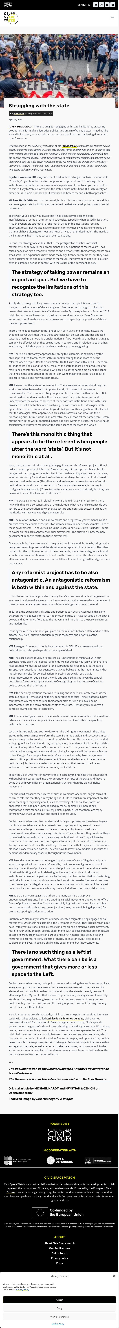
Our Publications (59, 1248)
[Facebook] (107, 4)
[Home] (10, 113)
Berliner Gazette (94, 1079)
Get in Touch (59, 1253)
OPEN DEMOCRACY (21, 126)
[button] (114, 1276)
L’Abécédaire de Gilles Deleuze (64, 1018)
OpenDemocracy (21, 1093)
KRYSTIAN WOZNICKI (80, 1088)
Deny (59, 1308)
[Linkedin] (95, 4)
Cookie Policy (58, 1323)
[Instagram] (101, 4)
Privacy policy (59, 1258)
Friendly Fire (69, 146)
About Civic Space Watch (59, 1243)
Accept (59, 1299)
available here (21, 1073)
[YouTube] (112, 4)
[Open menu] (112, 18)
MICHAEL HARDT (46, 1088)
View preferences (59, 1316)
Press (59, 1263)
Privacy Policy (22, 1289)
